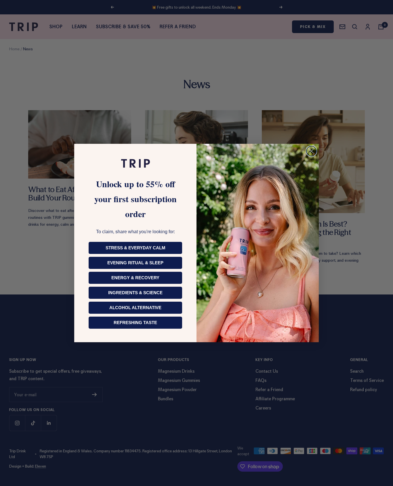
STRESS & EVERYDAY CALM (135, 247)
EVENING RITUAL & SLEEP (135, 262)
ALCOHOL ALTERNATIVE (135, 307)
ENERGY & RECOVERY (135, 277)
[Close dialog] (311, 151)
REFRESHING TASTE (135, 322)
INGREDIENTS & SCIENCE (135, 292)
